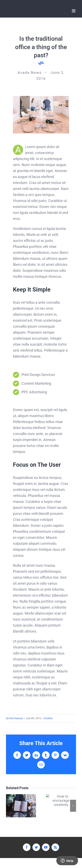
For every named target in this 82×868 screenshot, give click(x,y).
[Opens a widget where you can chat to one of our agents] (67, 861)
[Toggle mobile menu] (74, 11)
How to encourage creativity (61, 800)
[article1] (41, 98)
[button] (9, 806)
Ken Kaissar (16, 718)
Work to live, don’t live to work (21, 805)
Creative (48, 718)
